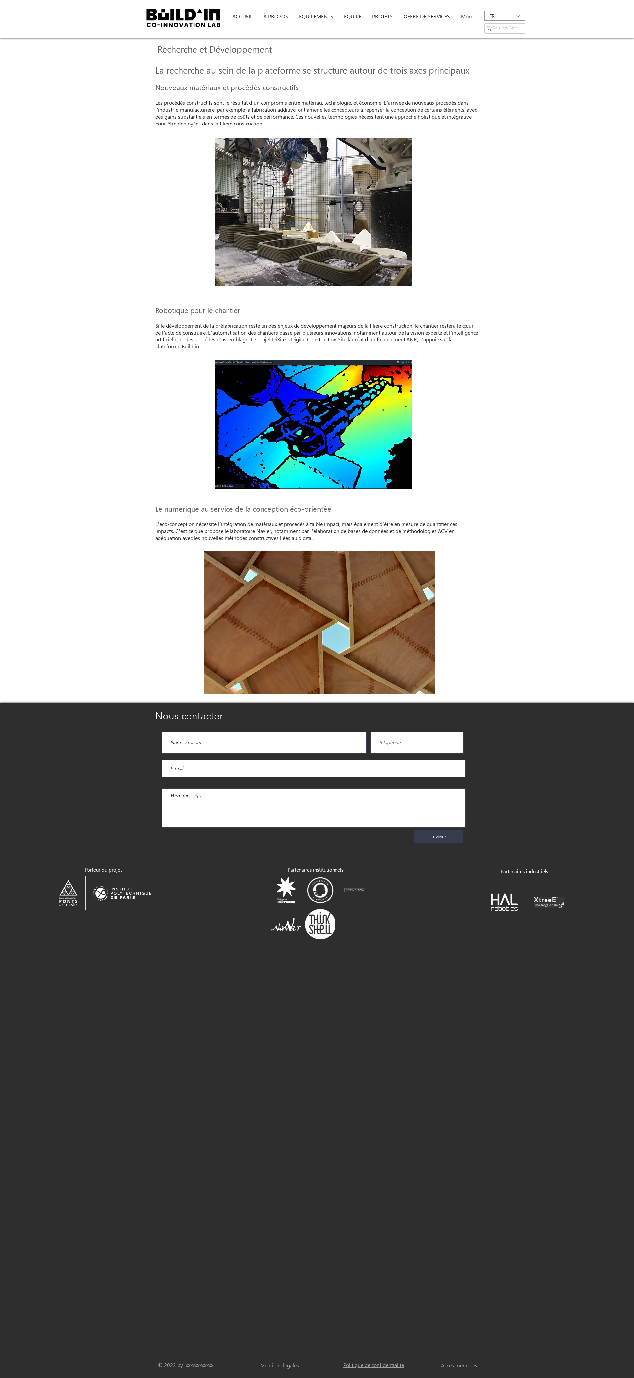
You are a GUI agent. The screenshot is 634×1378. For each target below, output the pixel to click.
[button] (276, 16)
